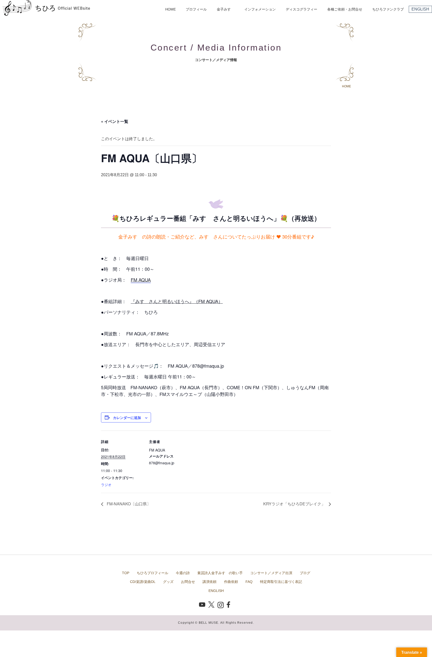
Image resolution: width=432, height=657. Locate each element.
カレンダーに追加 (127, 417)
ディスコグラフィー (301, 9)
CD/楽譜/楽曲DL (143, 582)
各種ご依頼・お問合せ (344, 9)
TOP (125, 573)
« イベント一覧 (114, 121)
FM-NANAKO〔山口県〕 (128, 504)
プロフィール (196, 9)
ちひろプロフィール (152, 573)
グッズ (168, 582)
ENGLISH (420, 9)
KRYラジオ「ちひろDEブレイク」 (294, 504)
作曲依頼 (231, 582)
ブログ (305, 573)
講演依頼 (209, 582)
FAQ (249, 582)
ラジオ (106, 484)
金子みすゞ (225, 9)
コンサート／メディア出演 (271, 573)
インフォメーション (260, 9)
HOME (170, 9)
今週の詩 (183, 573)
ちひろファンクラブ (388, 9)
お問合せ (188, 582)
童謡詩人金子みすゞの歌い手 (220, 573)
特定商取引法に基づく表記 (281, 582)
